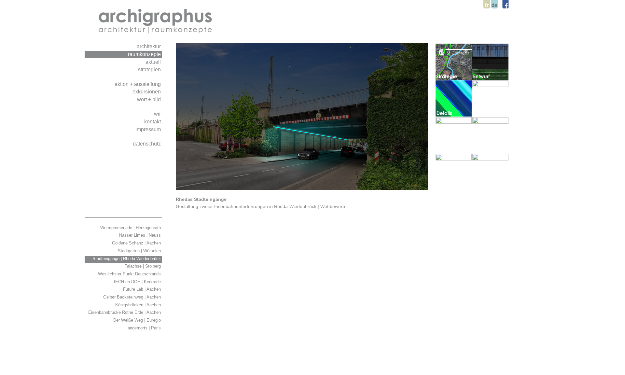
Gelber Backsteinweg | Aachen (132, 297)
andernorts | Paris (145, 328)
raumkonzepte (145, 54)
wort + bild (149, 99)
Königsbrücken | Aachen (138, 304)
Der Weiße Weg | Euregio (137, 320)
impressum (148, 129)
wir (158, 114)
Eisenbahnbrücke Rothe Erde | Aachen (125, 312)
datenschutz (147, 143)
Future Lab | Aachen (142, 289)
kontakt (153, 121)
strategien (150, 69)
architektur (149, 46)
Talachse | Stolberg (143, 266)
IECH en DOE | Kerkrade (138, 281)
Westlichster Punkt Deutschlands (130, 273)
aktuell (154, 62)
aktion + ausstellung (138, 84)
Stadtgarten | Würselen (140, 250)
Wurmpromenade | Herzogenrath (131, 227)
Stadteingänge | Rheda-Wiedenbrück (127, 258)
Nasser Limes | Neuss (140, 235)
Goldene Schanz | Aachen (137, 243)
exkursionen (147, 91)
